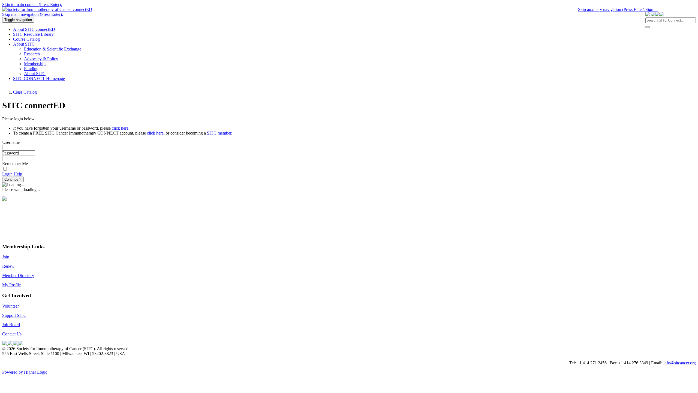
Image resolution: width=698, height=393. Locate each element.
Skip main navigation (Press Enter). (32, 14)
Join (5, 257)
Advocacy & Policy (41, 58)
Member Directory (18, 275)
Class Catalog (25, 92)
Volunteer (10, 306)
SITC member (219, 133)
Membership (35, 63)
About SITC (35, 73)
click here (120, 128)
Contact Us (12, 334)
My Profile (11, 284)
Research (32, 54)
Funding (31, 68)
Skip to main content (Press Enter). (32, 4)
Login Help (12, 174)
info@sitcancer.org (679, 363)
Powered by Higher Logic (24, 372)
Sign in (651, 9)
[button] (647, 27)
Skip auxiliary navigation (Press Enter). (611, 9)
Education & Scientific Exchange (52, 49)
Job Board (11, 324)
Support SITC (14, 315)
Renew (8, 266)
